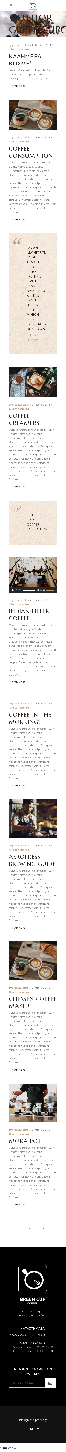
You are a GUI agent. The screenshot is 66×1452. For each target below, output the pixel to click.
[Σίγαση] (44, 590)
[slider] (50, 590)
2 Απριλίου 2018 (41, 137)
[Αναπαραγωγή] (13, 590)
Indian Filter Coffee (29, 615)
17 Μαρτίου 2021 (42, 45)
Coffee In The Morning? (30, 718)
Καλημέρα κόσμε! (25, 60)
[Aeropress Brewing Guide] (33, 818)
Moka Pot (25, 1140)
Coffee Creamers (24, 419)
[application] (33, 590)
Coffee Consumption (31, 152)
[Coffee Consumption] (33, 115)
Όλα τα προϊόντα (19, 49)
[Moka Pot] (33, 1103)
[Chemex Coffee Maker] (33, 960)
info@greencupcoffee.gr (33, 1420)
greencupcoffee (21, 45)
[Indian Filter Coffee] (33, 572)
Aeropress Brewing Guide (32, 860)
